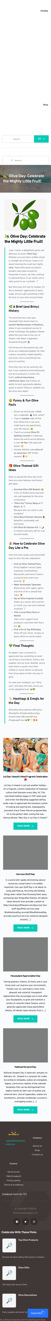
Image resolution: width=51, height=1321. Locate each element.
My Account (14, 1171)
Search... (6, 138)
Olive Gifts (23, 1267)
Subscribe (36, 1313)
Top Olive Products (28, 1240)
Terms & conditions (13, 1184)
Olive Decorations (27, 1295)
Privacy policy (14, 1180)
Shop (37, 1150)
